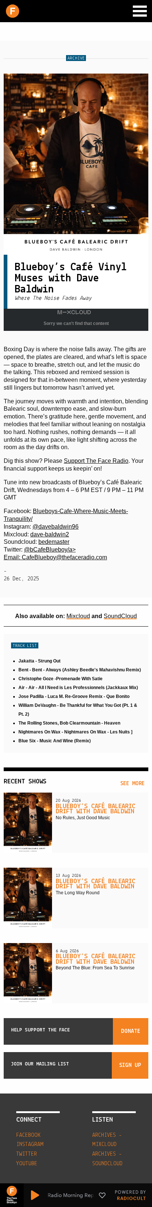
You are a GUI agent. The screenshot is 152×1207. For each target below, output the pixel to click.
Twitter (26, 1154)
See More (132, 784)
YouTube (26, 1164)
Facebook (28, 1135)
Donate (130, 1031)
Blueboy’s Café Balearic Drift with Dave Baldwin (95, 809)
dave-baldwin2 (49, 534)
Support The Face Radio (96, 461)
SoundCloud (120, 616)
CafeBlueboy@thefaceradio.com (64, 557)
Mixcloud (78, 616)
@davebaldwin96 (55, 526)
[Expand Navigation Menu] (140, 11)
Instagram (30, 1144)
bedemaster (53, 542)
